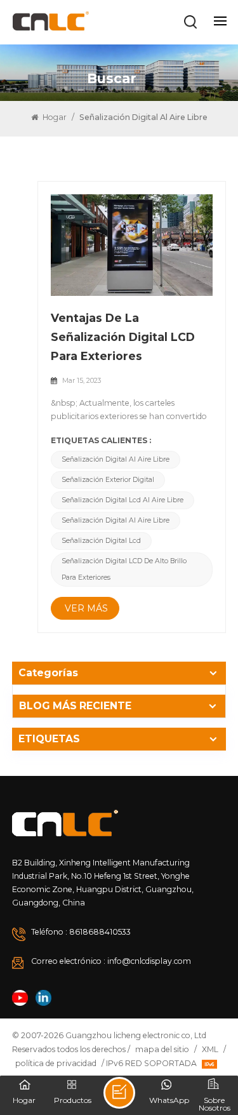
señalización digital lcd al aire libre (122, 500)
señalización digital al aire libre (115, 459)
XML (210, 1049)
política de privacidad (55, 1063)
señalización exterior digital (108, 480)
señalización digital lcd (101, 541)
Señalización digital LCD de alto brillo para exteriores (124, 569)
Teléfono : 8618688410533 (81, 932)
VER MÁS (86, 608)
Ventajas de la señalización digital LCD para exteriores (123, 337)
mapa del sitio (162, 1049)
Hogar (54, 117)
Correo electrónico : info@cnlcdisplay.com (111, 961)
